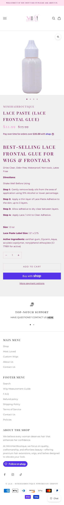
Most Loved (9, 351)
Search (7, 383)
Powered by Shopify (47, 483)
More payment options (32, 283)
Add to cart (32, 266)
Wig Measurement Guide (16, 388)
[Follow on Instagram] (12, 474)
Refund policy (10, 399)
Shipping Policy (11, 404)
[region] (32, 310)
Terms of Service (12, 409)
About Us (8, 361)
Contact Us (9, 367)
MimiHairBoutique (18, 106)
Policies (7, 419)
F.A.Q (6, 393)
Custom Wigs (10, 356)
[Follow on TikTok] (20, 474)
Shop (6, 346)
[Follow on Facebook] (4, 474)
